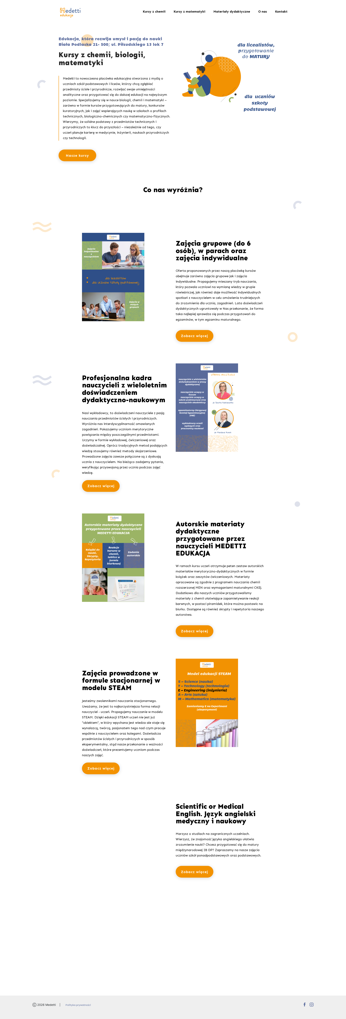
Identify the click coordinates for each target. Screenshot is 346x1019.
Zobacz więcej (194, 336)
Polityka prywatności (78, 1005)
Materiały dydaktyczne (231, 12)
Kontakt (281, 12)
